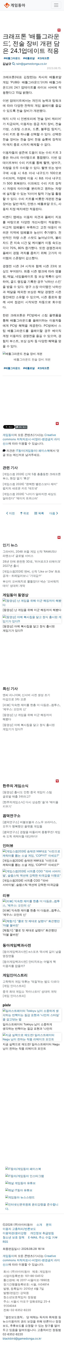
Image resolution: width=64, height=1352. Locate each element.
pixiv (7, 1005)
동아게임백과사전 (17, 945)
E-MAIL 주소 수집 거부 (43, 1237)
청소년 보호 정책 (13, 1237)
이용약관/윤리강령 (14, 1233)
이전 (11, 513)
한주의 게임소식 (15, 786)
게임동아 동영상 (15, 595)
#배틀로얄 (29, 58)
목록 (40, 513)
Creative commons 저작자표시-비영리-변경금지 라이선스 (31, 439)
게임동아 (8, 435)
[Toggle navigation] (56, 5)
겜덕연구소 (11, 816)
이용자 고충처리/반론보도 (19, 1229)
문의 (49, 1224)
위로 (25, 513)
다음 (52, 513)
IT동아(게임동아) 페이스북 (33, 450)
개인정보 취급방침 (42, 1233)
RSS (5, 1241)
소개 (39, 1224)
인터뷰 (8, 845)
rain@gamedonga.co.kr (31, 64)
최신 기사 (10, 688)
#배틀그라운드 (12, 58)
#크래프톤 (43, 58)
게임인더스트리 (15, 975)
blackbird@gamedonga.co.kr (22, 1338)
